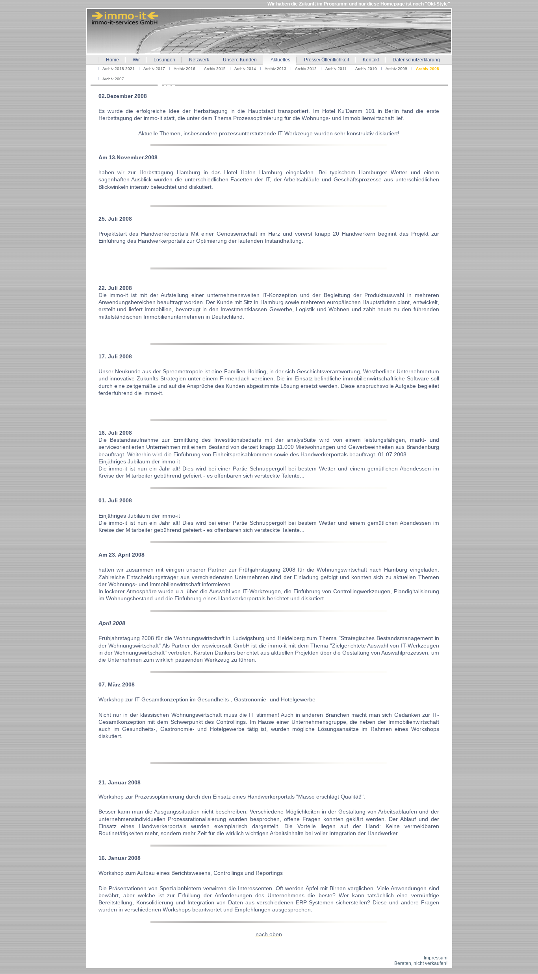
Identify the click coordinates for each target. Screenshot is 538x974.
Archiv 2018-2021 (118, 68)
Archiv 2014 (245, 68)
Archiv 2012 (306, 68)
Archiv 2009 (396, 68)
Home (112, 60)
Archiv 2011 (336, 68)
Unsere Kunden (240, 60)
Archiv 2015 (215, 68)
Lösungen (164, 60)
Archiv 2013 (275, 68)
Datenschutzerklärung (416, 60)
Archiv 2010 (366, 68)
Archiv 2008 (427, 68)
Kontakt (371, 60)
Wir (136, 60)
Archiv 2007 (113, 79)
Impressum (435, 958)
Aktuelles (280, 60)
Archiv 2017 (154, 68)
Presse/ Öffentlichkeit (326, 60)
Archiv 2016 (184, 68)
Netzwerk (199, 60)
